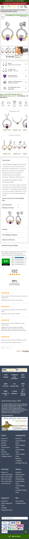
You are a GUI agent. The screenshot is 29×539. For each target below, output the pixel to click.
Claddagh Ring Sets (21, 463)
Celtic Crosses (5, 447)
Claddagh (6, 456)
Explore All (4, 438)
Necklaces (4, 440)
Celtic (5, 454)
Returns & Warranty (8, 240)
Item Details (6, 160)
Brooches (4, 452)
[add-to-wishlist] (2, 18)
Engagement (5, 498)
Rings (3, 449)
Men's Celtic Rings (6, 476)
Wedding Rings (20, 474)
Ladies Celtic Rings (6, 474)
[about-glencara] (15, 424)
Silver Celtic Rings (6, 481)
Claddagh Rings (20, 435)
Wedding (18, 469)
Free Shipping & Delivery (9, 235)
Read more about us (7, 415)
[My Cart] (21, 6)
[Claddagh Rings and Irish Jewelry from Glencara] (10, 6)
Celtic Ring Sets (5, 483)
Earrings (3, 443)
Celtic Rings (5, 469)
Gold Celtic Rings (6, 479)
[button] (4, 50)
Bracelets (4, 445)
